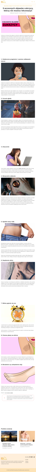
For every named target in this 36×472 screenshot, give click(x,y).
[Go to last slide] (2, 441)
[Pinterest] (12, 393)
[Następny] (33, 441)
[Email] (9, 393)
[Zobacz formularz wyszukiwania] (32, 2)
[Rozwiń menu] (34, 1)
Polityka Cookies (26, 462)
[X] (7, 393)
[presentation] (9, 436)
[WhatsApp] (10, 393)
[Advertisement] (18, 50)
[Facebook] (5, 393)
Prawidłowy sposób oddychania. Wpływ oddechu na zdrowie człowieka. (8, 445)
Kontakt (26, 459)
